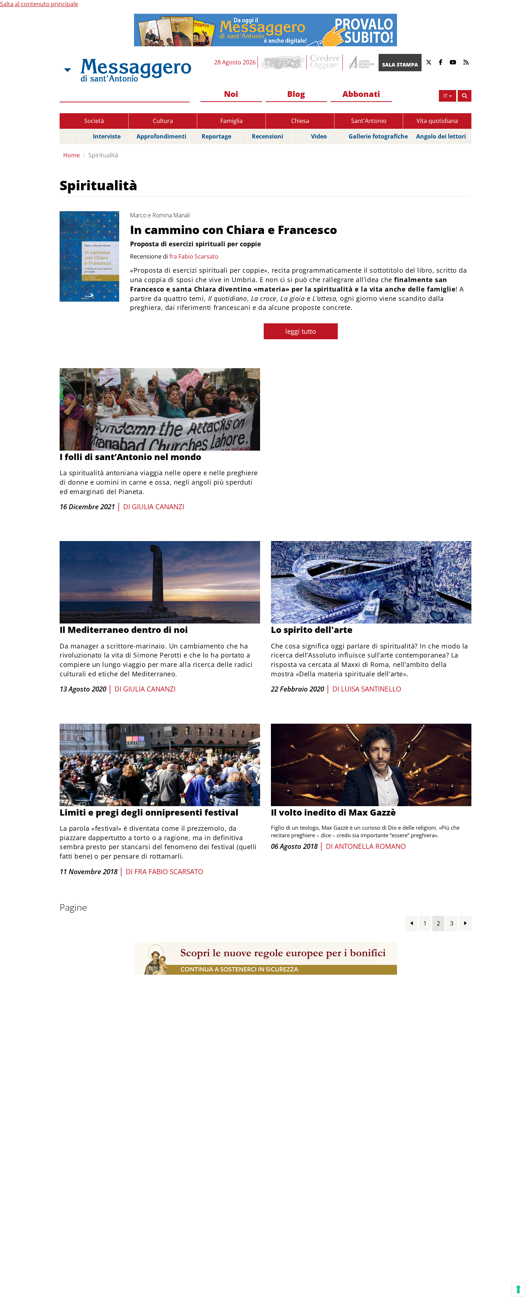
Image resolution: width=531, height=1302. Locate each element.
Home (71, 155)
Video (319, 136)
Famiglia (231, 121)
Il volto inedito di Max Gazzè (333, 812)
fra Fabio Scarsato (194, 256)
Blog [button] (296, 93)
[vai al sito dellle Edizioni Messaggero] (360, 62)
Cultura (163, 121)
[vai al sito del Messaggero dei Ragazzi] (283, 62)
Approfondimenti (161, 136)
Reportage (216, 136)
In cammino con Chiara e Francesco (233, 229)
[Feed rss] (466, 62)
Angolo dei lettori (441, 136)
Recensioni (267, 136)
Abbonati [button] (361, 93)
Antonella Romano (370, 846)
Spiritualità (103, 155)
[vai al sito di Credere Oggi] (325, 62)
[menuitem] (231, 94)
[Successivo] (465, 923)
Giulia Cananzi (158, 506)
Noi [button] (231, 93)
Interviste (107, 136)
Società (94, 121)
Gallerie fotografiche (378, 136)
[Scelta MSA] (67, 70)
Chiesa (300, 121)
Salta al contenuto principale (39, 4)
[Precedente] (411, 923)
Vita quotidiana (437, 121)
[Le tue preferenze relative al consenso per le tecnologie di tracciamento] (518, 1289)
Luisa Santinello (371, 689)
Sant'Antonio (369, 121)
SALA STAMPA (400, 64)
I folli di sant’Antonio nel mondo (130, 457)
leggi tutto (300, 331)
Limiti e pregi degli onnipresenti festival (149, 812)
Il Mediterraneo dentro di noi (124, 629)
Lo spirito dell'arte (312, 629)
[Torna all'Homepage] (136, 70)
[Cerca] (464, 96)
